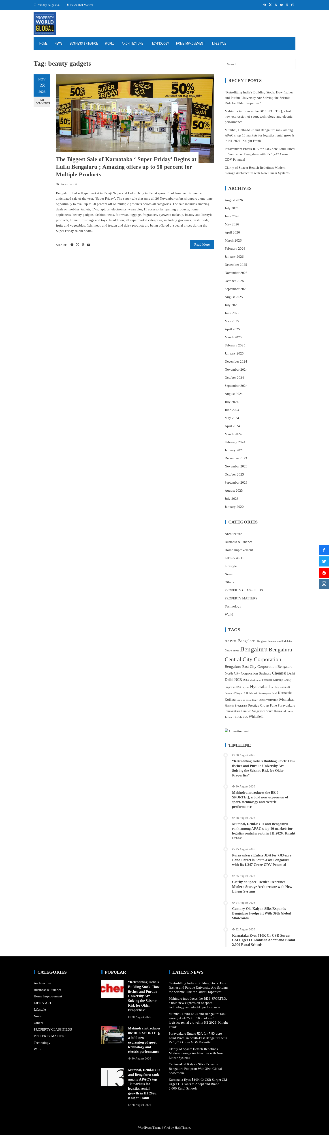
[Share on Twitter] (77, 244)
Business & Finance (84, 43)
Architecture (132, 43)
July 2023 (232, 498)
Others (229, 582)
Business (265, 673)
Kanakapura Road (267, 693)
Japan (283, 687)
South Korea (274, 711)
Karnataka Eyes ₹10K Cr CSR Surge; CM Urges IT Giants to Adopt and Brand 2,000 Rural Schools (263, 940)
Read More (202, 244)
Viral (167, 1127)
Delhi (291, 673)
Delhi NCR (233, 679)
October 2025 (234, 281)
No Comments (43, 102)
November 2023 (236, 466)
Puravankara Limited (238, 711)
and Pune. (231, 641)
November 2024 (236, 369)
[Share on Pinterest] (83, 244)
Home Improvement (190, 43)
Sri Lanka (288, 711)
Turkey (228, 717)
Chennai (279, 673)
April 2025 (232, 329)
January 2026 (234, 256)
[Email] (89, 244)
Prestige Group (258, 705)
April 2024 (232, 426)
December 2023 (236, 458)
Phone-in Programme (236, 705)
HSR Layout (242, 687)
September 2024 (236, 385)
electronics (255, 680)
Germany (278, 679)
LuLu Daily (252, 700)
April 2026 (232, 232)
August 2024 (234, 394)
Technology (159, 43)
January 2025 (234, 353)
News (58, 43)
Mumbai (287, 699)
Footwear (267, 679)
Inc (272, 687)
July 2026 (232, 208)
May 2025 (232, 321)
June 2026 (232, 216)
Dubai (246, 679)
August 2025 (234, 297)
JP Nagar (238, 693)
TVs (235, 717)
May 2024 (232, 418)
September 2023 (236, 482)
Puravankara (286, 705)
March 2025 (233, 337)
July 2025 (232, 305)
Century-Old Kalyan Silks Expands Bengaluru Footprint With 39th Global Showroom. (261, 913)
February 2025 (235, 345)
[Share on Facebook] (72, 244)
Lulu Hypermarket (268, 699)
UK (240, 717)
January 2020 (234, 506)
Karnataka (285, 693)
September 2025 (236, 289)
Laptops (241, 700)
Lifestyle (219, 43)
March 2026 (233, 240)
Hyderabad (260, 686)
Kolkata (230, 699)
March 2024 (233, 434)
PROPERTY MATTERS (241, 598)
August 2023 (234, 490)
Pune (273, 705)
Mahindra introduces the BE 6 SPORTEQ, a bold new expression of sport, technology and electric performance (259, 116)
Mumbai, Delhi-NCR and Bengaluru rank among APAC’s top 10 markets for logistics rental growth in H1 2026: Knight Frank (259, 135)
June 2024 (232, 410)
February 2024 (235, 442)
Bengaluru (254, 649)
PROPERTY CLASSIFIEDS (244, 590)
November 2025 (236, 273)
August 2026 (234, 200)
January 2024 (234, 450)
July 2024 (232, 402)
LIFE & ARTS (234, 558)
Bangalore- (247, 640)
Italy (277, 687)
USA (245, 717)
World (110, 43)
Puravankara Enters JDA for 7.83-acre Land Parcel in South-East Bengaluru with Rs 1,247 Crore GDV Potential (260, 154)
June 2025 (232, 313)
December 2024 (236, 361)
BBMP (236, 650)
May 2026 (232, 224)
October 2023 (234, 474)
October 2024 (234, 377)
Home (43, 43)
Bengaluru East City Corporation (251, 666)
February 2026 (235, 248)
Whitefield (256, 716)
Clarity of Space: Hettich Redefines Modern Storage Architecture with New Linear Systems (262, 886)
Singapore (258, 711)
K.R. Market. (251, 693)
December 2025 (236, 264)
